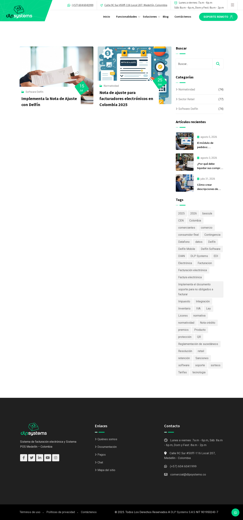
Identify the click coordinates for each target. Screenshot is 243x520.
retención (184, 358)
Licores (183, 315)
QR (199, 337)
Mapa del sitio (106, 470)
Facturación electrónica (192, 270)
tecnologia (198, 372)
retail (201, 351)
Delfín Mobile (186, 249)
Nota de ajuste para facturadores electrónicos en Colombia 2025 (126, 98)
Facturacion (205, 263)
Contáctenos (183, 16)
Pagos (101, 454)
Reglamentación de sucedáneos (198, 344)
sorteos (215, 365)
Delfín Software (210, 249)
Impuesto (184, 301)
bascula (207, 213)
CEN (181, 220)
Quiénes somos (107, 439)
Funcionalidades (126, 16)
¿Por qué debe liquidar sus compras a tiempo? (210, 168)
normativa (199, 315)
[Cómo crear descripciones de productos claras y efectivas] (185, 183)
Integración (203, 301)
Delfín (212, 242)
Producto (200, 329)
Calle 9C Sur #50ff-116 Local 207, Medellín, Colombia (135, 5)
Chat (100, 462)
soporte (200, 365)
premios (183, 329)
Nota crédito (207, 322)
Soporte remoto (216, 16)
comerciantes (186, 227)
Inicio (106, 16)
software (183, 365)
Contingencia (212, 234)
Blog (165, 16)
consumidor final (188, 234)
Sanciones (202, 358)
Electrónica (185, 263)
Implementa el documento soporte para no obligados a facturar (195, 289)
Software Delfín (34, 91)
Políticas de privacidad (60, 512)
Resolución (185, 351)
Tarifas (182, 372)
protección (184, 337)
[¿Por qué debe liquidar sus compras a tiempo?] (185, 162)
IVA (198, 308)
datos (198, 242)
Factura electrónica (190, 277)
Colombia (195, 220)
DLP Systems (199, 256)
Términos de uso (30, 512)
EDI (216, 256)
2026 (193, 213)
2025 (181, 213)
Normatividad (111, 85)
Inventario (184, 308)
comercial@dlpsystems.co (188, 474)
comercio (206, 227)
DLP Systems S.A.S (183, 512)
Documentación (107, 447)
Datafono (184, 242)
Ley (208, 308)
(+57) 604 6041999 (82, 5)
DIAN (181, 256)
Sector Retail (186, 99)
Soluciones (150, 16)
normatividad (186, 322)
